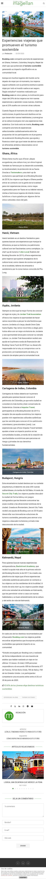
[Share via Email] (33, 706)
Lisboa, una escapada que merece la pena (23, 782)
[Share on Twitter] (16, 706)
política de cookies (6, 875)
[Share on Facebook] (12, 706)
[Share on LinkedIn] (20, 706)
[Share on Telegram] (28, 706)
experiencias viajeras (11, 697)
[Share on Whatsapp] (24, 706)
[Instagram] (28, 863)
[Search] (44, 3)
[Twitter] (23, 863)
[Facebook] (18, 863)
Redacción (8, 53)
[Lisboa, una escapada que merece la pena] (23, 765)
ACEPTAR (23, 877)
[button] (4, 770)
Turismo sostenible (28, 697)
